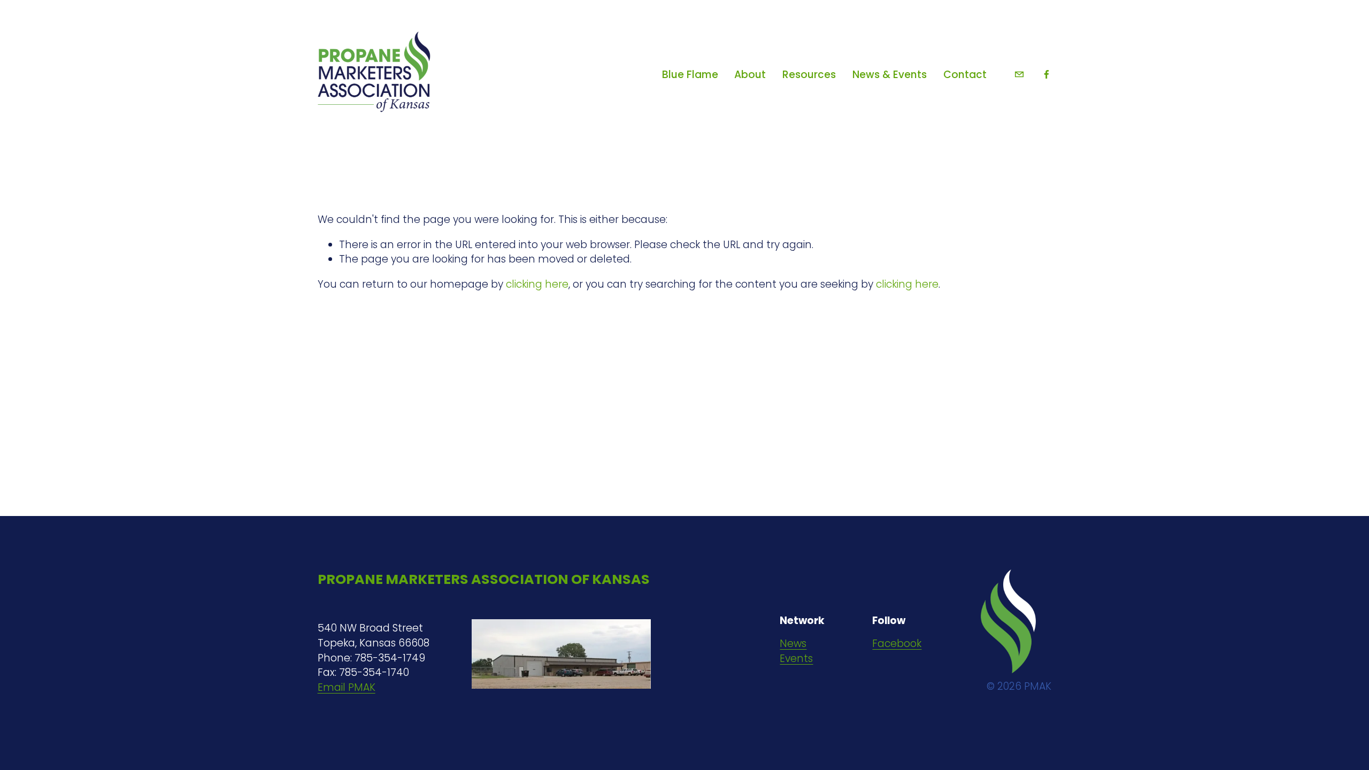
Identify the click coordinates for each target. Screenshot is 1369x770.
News (793, 643)
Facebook (896, 643)
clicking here (537, 284)
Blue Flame (690, 74)
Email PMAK (346, 687)
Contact (965, 74)
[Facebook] (1046, 74)
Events (796, 658)
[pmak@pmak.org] (1019, 74)
